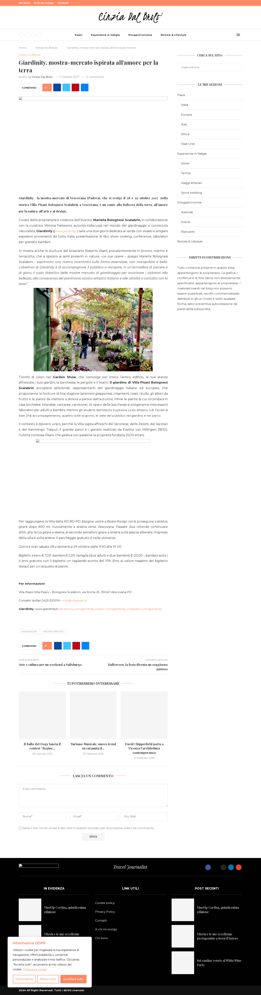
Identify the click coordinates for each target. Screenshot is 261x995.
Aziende (187, 212)
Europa (186, 114)
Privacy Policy (105, 911)
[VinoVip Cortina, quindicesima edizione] (30, 910)
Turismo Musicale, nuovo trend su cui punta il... (93, 746)
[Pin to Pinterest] (75, 87)
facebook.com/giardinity (76, 609)
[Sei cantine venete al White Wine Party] (183, 962)
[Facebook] (21, 34)
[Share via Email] (84, 87)
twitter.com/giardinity (110, 609)
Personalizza (24, 979)
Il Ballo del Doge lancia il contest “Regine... (42, 746)
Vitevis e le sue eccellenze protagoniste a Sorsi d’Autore (64, 936)
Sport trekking (191, 192)
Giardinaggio (29, 631)
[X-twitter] (216, 867)
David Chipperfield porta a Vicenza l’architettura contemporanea (144, 748)
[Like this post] (48, 87)
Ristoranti (188, 231)
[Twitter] (27, 34)
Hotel (185, 163)
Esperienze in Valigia (105, 34)
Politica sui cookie (35, 969)
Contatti (63, 3)
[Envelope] (239, 867)
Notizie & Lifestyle (173, 34)
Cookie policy (105, 903)
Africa (185, 134)
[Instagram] (33, 34)
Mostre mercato (53, 631)
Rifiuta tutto (48, 979)
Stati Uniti (188, 144)
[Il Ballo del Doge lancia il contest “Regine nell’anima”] (42, 715)
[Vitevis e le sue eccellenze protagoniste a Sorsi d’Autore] (30, 936)
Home (23, 47)
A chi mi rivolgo (44, 3)
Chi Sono (24, 3)
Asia (184, 124)
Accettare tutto (73, 979)
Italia (184, 105)
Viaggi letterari (191, 183)
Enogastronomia (140, 34)
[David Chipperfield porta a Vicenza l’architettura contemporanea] (144, 715)
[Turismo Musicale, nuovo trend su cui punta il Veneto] (93, 715)
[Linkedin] (39, 34)
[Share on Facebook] (57, 87)
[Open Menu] (238, 35)
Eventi (185, 222)
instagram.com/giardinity (144, 609)
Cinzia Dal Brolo (42, 77)
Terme (186, 173)
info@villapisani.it (75, 600)
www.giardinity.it (66, 231)
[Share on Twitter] (66, 87)
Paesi (78, 34)
